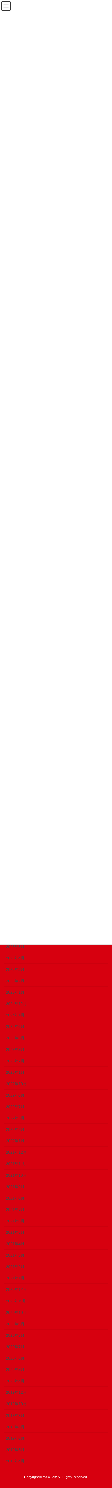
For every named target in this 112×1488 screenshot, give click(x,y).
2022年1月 (15, 1141)
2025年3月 (15, 969)
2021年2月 (15, 1266)
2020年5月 (15, 1369)
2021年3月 (15, 1255)
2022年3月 (15, 1118)
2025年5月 (15, 946)
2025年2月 (15, 981)
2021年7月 (15, 1209)
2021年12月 (16, 1152)
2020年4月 (15, 1381)
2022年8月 (15, 1095)
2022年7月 (15, 1106)
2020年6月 (15, 1358)
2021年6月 (15, 1221)
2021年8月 (15, 1198)
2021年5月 (15, 1232)
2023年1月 (15, 1072)
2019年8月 (15, 1427)
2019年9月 (15, 1415)
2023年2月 (15, 1061)
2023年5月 (15, 1038)
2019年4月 (15, 1461)
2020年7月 (15, 1347)
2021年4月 (15, 1244)
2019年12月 (16, 1392)
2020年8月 (15, 1335)
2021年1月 (15, 1278)
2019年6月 (15, 1438)
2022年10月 (16, 1084)
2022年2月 (15, 1129)
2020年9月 (15, 1324)
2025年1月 (15, 992)
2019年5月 (15, 1450)
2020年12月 (16, 1289)
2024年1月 (15, 1015)
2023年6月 (15, 1026)
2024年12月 (16, 1004)
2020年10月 (16, 1312)
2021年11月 (16, 1163)
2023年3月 (15, 1049)
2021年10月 (16, 1175)
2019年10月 (16, 1404)
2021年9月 (15, 1187)
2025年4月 (15, 958)
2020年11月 (16, 1301)
